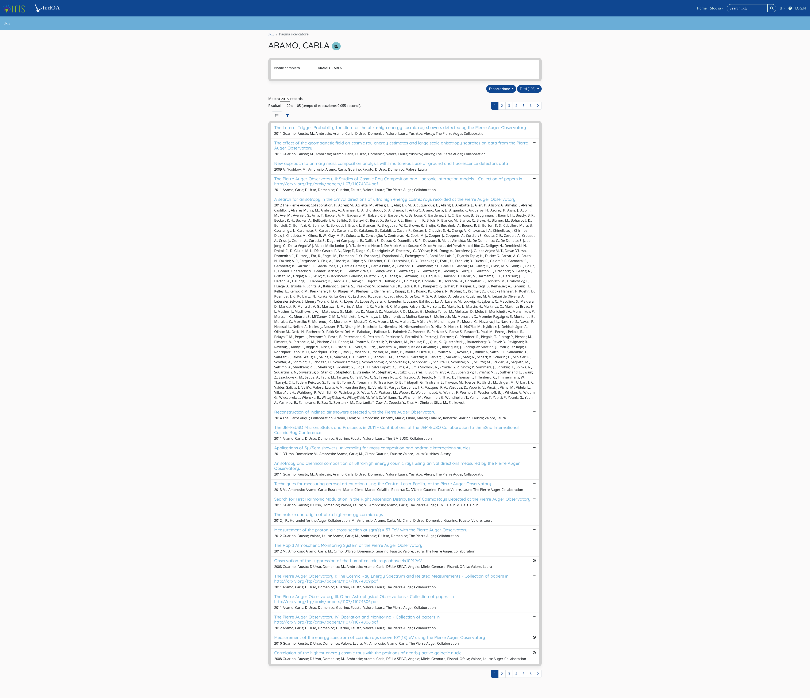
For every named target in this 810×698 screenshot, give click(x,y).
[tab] (277, 115)
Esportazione (500, 88)
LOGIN (800, 8)
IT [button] (781, 8)
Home (702, 8)
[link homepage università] (48, 8)
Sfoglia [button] (715, 8)
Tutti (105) (528, 88)
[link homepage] (15, 8)
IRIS (271, 34)
